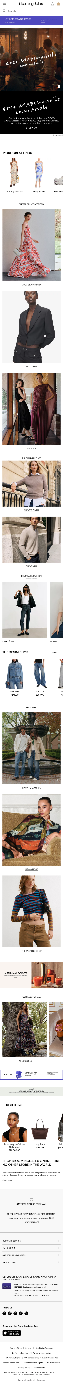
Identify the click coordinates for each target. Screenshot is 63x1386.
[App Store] (11, 1333)
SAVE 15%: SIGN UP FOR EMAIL (32, 1204)
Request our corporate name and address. (31, 1375)
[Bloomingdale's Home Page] (31, 4)
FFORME (31, 448)
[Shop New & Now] (31, 830)
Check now (45, 1295)
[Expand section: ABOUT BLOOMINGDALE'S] (31, 1255)
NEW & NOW (31, 869)
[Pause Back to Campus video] (56, 780)
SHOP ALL (56, 653)
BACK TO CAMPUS (31, 788)
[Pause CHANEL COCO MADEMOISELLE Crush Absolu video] (59, 87)
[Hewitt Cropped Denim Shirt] (14, 674)
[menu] (4, 3)
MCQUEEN (31, 366)
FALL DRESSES (25, 1061)
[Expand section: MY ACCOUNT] (31, 1248)
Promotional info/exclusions (26, 1295)
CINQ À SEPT (8, 641)
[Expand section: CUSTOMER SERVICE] (31, 1240)
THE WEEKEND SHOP (32, 951)
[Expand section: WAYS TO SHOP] (31, 1262)
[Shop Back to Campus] (31, 748)
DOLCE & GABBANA (32, 285)
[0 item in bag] (59, 4)
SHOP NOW (31, 128)
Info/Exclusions (31, 1222)
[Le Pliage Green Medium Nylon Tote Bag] (40, 1127)
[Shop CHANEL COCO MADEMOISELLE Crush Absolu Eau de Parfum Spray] (31, 59)
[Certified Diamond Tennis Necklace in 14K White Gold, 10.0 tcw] (14, 1127)
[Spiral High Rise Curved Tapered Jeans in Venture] (40, 674)
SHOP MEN (31, 566)
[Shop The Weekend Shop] (31, 911)
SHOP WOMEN (31, 510)
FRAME (53, 641)
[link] (14, 693)
